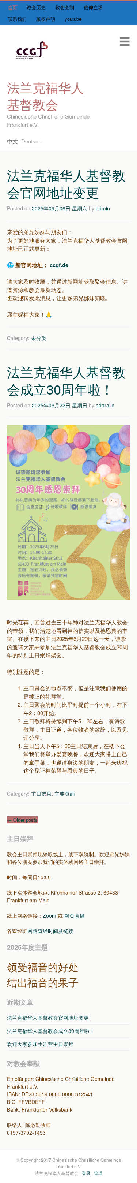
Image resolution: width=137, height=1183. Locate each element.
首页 (12, 7)
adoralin (105, 405)
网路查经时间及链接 (50, 930)
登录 (86, 1173)
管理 (98, 1173)
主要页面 (64, 793)
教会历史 (36, 7)
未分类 (38, 338)
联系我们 (17, 18)
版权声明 (45, 18)
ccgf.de (59, 265)
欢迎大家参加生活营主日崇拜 (40, 1044)
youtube (73, 18)
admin (103, 208)
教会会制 (64, 7)
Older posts (22, 819)
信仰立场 (93, 7)
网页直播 (74, 915)
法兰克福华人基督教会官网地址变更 (66, 183)
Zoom (49, 915)
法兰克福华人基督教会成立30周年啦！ (66, 380)
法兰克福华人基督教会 (45, 95)
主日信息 (41, 793)
